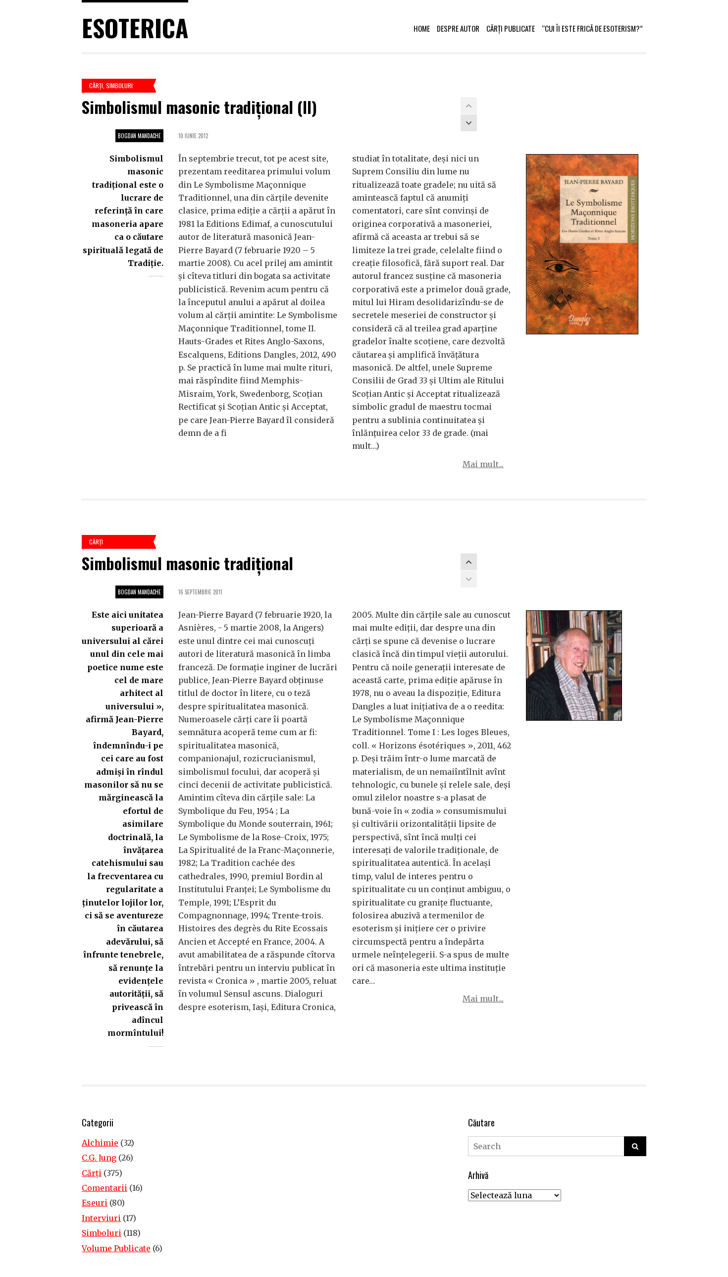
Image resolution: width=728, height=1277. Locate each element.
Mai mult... (483, 464)
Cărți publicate (510, 28)
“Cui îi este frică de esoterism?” (592, 28)
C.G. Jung (99, 1158)
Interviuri (101, 1218)
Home (422, 28)
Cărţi (96, 85)
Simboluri (119, 85)
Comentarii (104, 1188)
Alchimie (100, 1143)
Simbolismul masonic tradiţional (187, 563)
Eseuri (94, 1203)
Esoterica (135, 27)
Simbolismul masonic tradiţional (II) (199, 106)
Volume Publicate (116, 1248)
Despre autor (458, 28)
